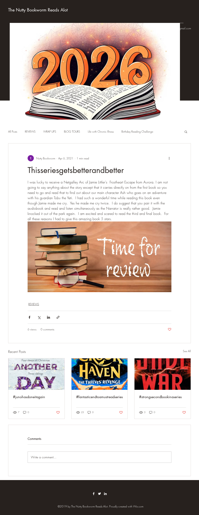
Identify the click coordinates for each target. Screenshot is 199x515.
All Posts (12, 131)
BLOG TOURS (72, 131)
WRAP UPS (49, 131)
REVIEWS (30, 131)
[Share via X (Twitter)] (39, 317)
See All (187, 351)
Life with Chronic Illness (101, 131)
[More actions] (169, 158)
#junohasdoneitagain (29, 396)
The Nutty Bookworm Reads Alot (38, 10)
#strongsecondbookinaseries (160, 396)
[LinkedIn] (105, 494)
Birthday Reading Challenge (137, 131)
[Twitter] (99, 494)
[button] (186, 131)
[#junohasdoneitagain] (36, 374)
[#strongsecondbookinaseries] (162, 374)
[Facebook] (94, 494)
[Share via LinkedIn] (48, 317)
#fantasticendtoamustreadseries (99, 396)
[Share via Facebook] (29, 317)
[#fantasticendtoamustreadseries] (100, 374)
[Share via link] (58, 317)
